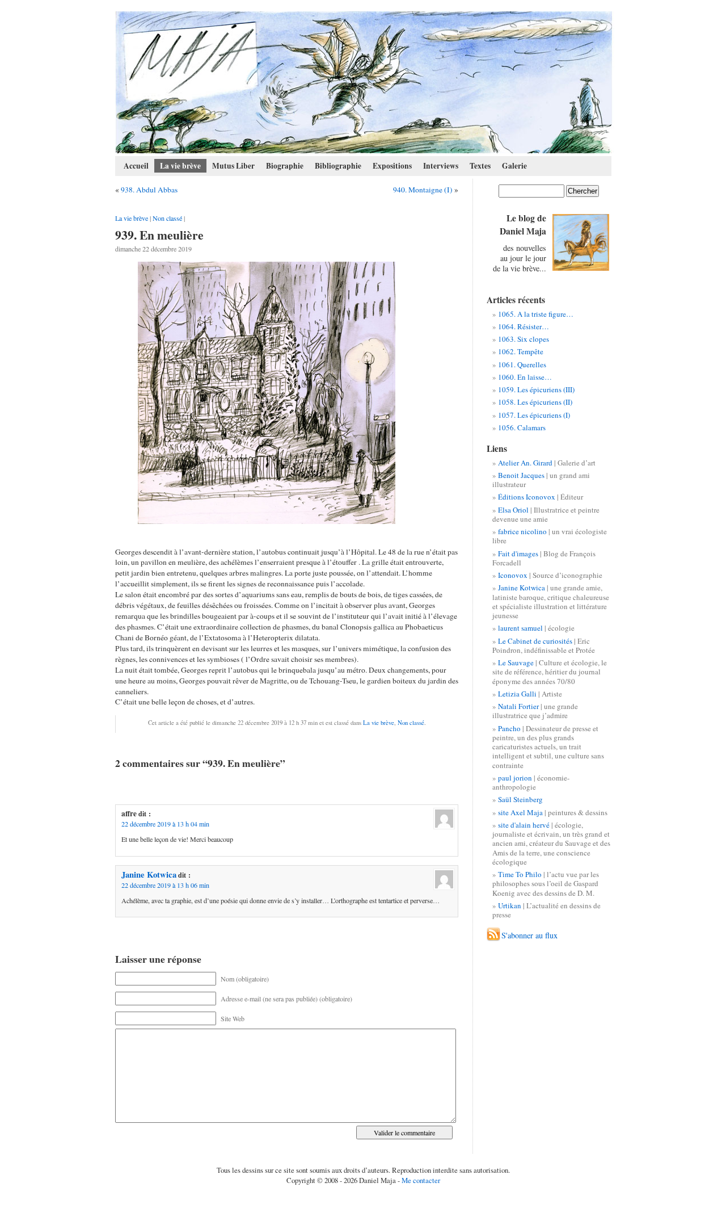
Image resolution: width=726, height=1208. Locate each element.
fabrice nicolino (522, 531)
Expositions (392, 165)
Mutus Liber (233, 165)
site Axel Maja (520, 812)
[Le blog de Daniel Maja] (364, 82)
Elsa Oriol (513, 510)
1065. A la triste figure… (535, 314)
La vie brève (180, 165)
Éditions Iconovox (526, 497)
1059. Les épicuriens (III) (536, 389)
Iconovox (512, 575)
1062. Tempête (520, 351)
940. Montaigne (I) (423, 189)
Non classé (167, 218)
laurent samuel (520, 628)
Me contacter (421, 1180)
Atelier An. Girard (525, 463)
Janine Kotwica (148, 874)
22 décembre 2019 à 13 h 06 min (165, 885)
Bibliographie (338, 165)
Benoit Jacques (521, 475)
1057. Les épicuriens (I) (534, 415)
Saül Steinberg (520, 799)
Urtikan (509, 905)
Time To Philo (520, 874)
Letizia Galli (517, 694)
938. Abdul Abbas (149, 189)
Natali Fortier (518, 706)
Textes (480, 165)
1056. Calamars (522, 427)
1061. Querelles (522, 364)
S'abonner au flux (529, 935)
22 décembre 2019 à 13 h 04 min (165, 823)
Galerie (514, 165)
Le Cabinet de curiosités (535, 641)
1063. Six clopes (523, 339)
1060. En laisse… (525, 377)
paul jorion (515, 778)
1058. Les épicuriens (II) (535, 402)
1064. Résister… (523, 326)
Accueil (136, 165)
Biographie (284, 165)
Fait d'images (518, 553)
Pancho (509, 728)
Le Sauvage (516, 662)
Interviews (440, 165)
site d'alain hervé (524, 825)
